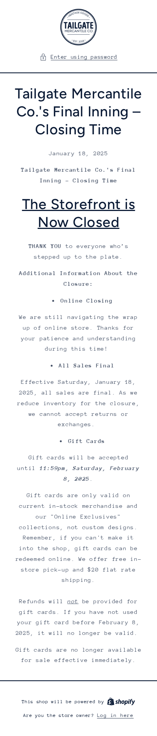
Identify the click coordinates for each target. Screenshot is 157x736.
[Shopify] (121, 701)
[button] (78, 57)
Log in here (115, 715)
